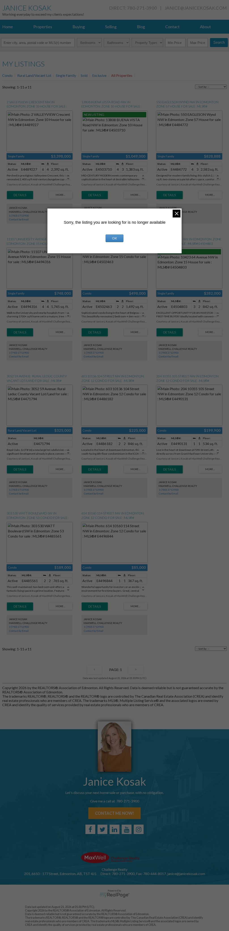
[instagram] (139, 829)
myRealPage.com (115, 895)
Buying (78, 26)
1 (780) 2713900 (19, 215)
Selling (111, 26)
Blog (141, 26)
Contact (172, 26)
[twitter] (102, 829)
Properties (42, 26)
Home (7, 26)
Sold (84, 75)
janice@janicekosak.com (196, 8)
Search (219, 42)
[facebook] (90, 829)
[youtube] (126, 829)
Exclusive (99, 75)
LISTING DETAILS (20, 195)
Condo (7, 75)
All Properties (121, 75)
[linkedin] (114, 829)
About (205, 26)
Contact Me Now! (114, 813)
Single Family (66, 75)
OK (114, 238)
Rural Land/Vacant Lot (34, 75)
